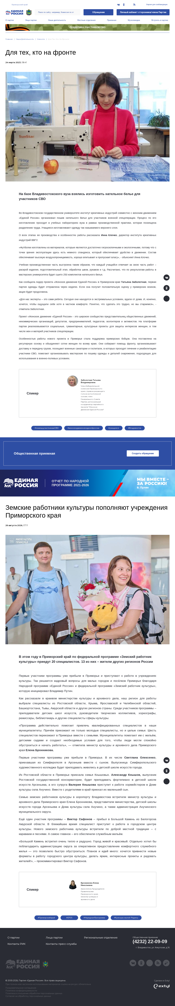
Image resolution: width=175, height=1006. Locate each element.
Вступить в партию (159, 20)
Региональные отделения (100, 937)
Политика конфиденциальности (21, 991)
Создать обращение (143, 453)
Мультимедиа (134, 20)
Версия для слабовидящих (156, 4)
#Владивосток (134, 428)
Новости (41, 39)
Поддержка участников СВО (87, 27)
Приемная (111, 20)
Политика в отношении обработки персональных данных (33, 993)
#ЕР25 (69, 918)
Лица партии (31, 20)
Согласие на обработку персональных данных (28, 996)
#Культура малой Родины (126, 918)
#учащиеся (113, 428)
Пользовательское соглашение (20, 988)
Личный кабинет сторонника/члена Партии (143, 12)
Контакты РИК (16, 943)
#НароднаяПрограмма (94, 918)
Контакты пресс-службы (61, 943)
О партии (9, 20)
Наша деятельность (57, 20)
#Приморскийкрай (46, 918)
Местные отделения (86, 20)
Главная (9, 39)
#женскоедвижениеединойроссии (83, 428)
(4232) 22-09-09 (150, 941)
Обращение (98, 12)
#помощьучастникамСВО (47, 428)
